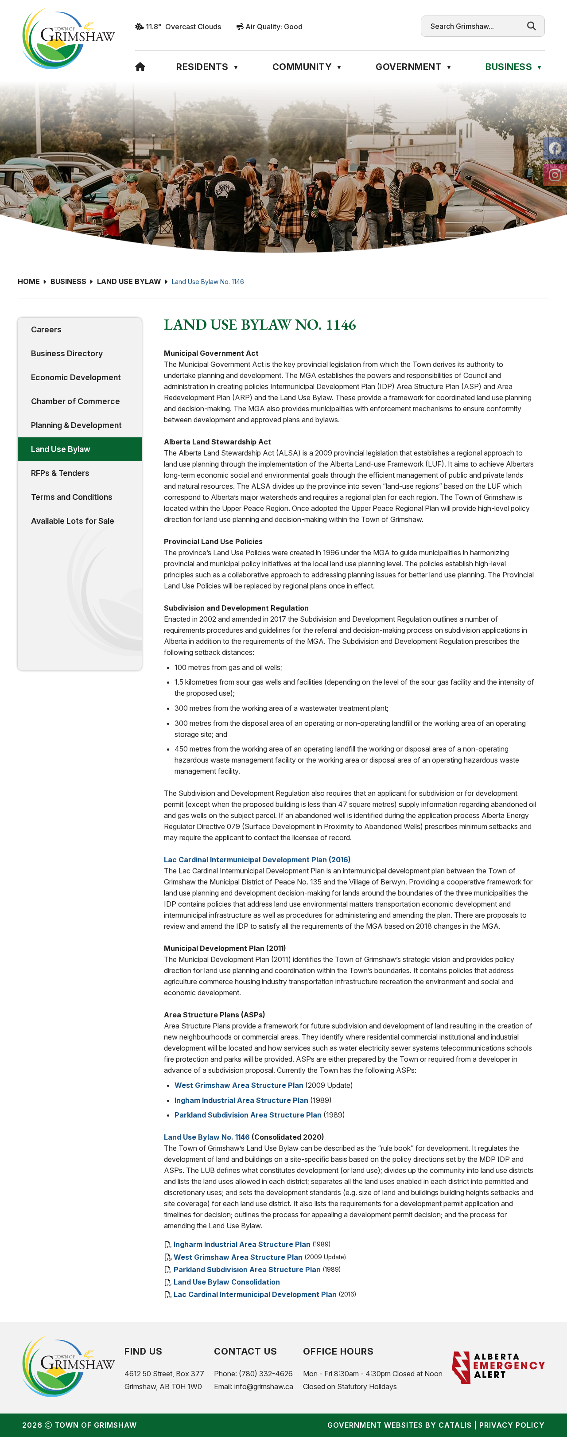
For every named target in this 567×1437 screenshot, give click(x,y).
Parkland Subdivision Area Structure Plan (248, 1114)
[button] (531, 26)
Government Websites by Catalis (399, 1425)
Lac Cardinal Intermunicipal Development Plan (255, 1294)
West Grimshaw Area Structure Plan (239, 1085)
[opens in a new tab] (555, 148)
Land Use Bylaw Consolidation (227, 1281)
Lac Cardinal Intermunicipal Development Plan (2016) (257, 859)
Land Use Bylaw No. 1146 (208, 281)
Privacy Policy (512, 1425)
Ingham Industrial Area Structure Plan (241, 1100)
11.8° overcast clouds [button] (183, 26)
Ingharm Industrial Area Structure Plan (242, 1244)
